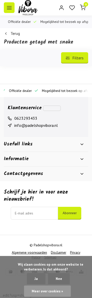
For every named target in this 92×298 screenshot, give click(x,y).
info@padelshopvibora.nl (36, 125)
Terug (15, 33)
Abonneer (70, 213)
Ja (36, 278)
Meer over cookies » (47, 291)
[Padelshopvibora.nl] (28, 7)
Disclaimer (58, 252)
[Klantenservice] (52, 108)
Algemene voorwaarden (29, 252)
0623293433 (25, 118)
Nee (59, 278)
